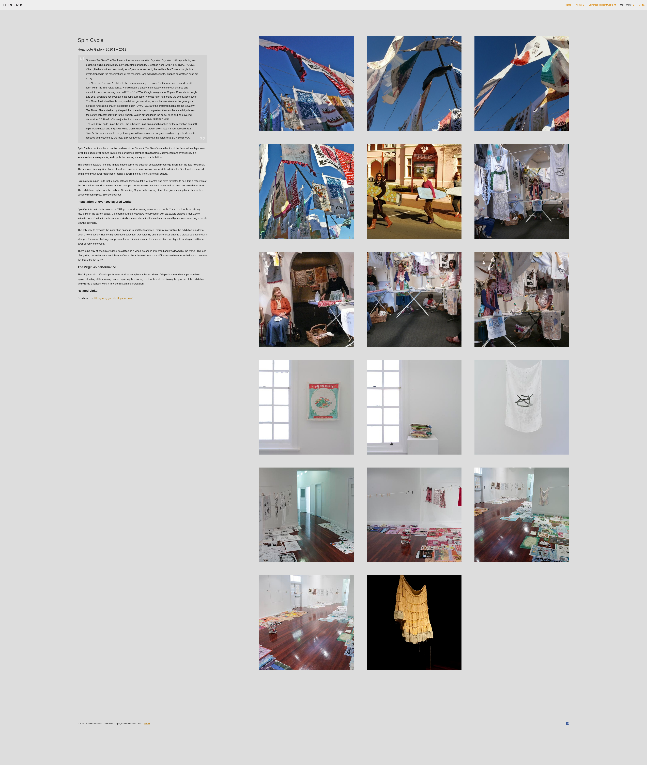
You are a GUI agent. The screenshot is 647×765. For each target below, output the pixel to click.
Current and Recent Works (601, 5)
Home (568, 5)
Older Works (625, 5)
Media (641, 5)
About (578, 5)
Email (147, 724)
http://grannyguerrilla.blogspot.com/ (113, 298)
